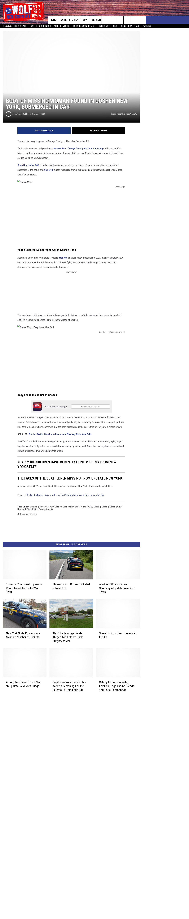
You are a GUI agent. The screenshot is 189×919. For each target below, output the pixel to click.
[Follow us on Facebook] (119, 20)
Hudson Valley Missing (90, 507)
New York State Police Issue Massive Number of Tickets (23, 635)
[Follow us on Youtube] (142, 20)
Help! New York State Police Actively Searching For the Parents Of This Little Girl (69, 686)
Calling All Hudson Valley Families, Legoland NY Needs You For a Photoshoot (116, 686)
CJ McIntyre (16, 114)
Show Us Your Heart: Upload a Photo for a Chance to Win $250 (24, 588)
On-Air (64, 20)
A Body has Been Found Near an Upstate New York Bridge (23, 684)
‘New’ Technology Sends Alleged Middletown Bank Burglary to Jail (67, 637)
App (85, 20)
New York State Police (27, 509)
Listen (75, 20)
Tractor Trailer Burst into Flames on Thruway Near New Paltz (60, 434)
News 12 (48, 169)
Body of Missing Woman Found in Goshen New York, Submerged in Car (65, 495)
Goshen (58, 507)
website (63, 257)
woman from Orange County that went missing (78, 148)
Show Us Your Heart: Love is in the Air (117, 635)
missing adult (116, 507)
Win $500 (147, 26)
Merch (66, 26)
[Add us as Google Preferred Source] (112, 20)
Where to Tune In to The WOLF (44, 26)
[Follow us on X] (134, 20)
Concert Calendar (130, 26)
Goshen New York (71, 507)
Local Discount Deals (83, 26)
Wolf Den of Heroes (107, 26)
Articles (33, 514)
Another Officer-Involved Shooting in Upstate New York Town (117, 588)
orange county (46, 509)
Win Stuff (96, 20)
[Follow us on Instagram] (127, 20)
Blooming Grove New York (42, 507)
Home (53, 20)
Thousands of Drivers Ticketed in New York (71, 586)
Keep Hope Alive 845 (28, 165)
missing (105, 507)
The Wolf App (20, 26)
